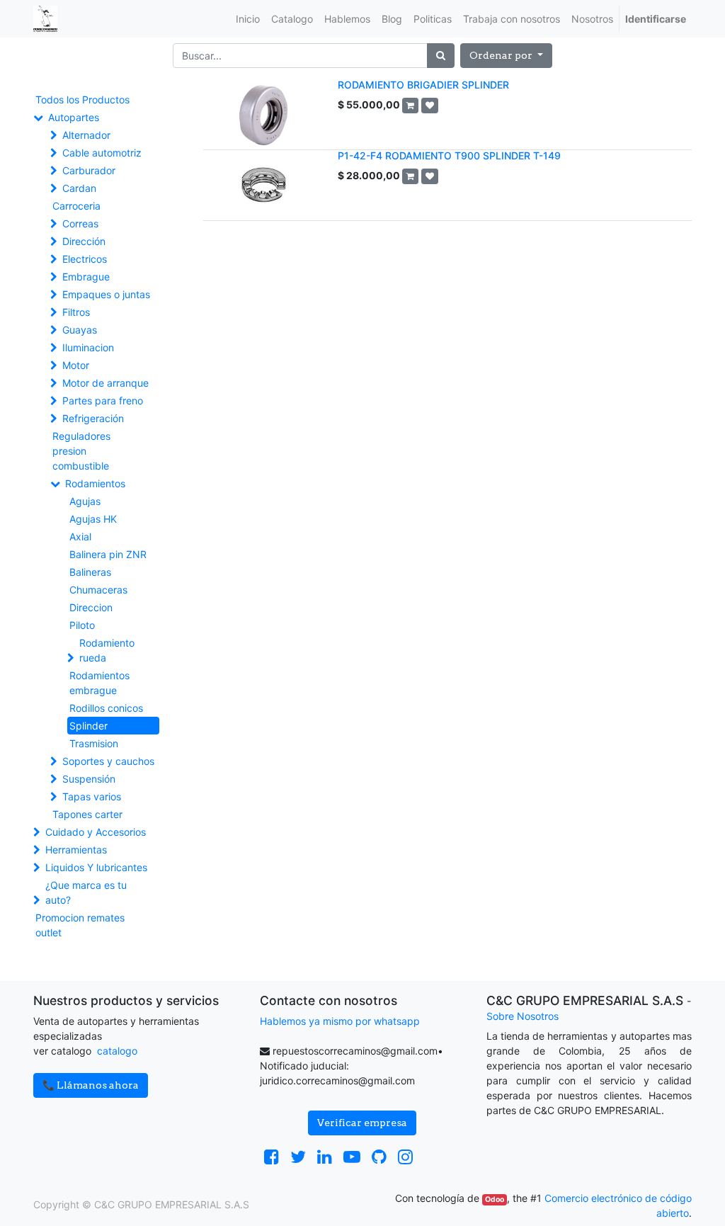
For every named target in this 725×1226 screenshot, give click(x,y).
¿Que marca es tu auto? (86, 892)
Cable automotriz (102, 153)
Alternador (86, 135)
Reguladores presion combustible (81, 451)
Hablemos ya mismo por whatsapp (340, 1021)
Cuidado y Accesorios (95, 832)
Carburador (88, 170)
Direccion (91, 607)
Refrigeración (93, 418)
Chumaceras (98, 590)
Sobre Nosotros (522, 1016)
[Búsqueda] (441, 55)
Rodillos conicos (106, 708)
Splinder (88, 726)
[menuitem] (248, 19)
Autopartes (73, 117)
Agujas (85, 501)
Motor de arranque (105, 383)
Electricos (84, 259)
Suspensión (88, 779)
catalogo (117, 1051)
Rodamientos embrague (99, 682)
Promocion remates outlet (80, 925)
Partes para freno (102, 401)
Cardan (79, 188)
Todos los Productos (82, 99)
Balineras (90, 572)
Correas (80, 223)
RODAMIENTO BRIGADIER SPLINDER (423, 85)
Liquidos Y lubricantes (96, 867)
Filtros (76, 312)
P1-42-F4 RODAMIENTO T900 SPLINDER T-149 (449, 155)
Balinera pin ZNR (108, 554)
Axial (80, 536)
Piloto (82, 625)
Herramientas (76, 850)
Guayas (79, 330)
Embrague (86, 277)
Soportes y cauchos (108, 761)
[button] (506, 55)
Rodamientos (95, 483)
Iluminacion (88, 347)
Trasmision (93, 743)
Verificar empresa (362, 1122)
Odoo (494, 1199)
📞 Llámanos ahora (90, 1085)
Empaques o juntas (106, 294)
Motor (75, 365)
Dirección (83, 241)
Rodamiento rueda (107, 650)
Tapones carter (87, 814)
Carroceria (76, 206)
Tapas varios (91, 796)
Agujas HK (93, 519)
